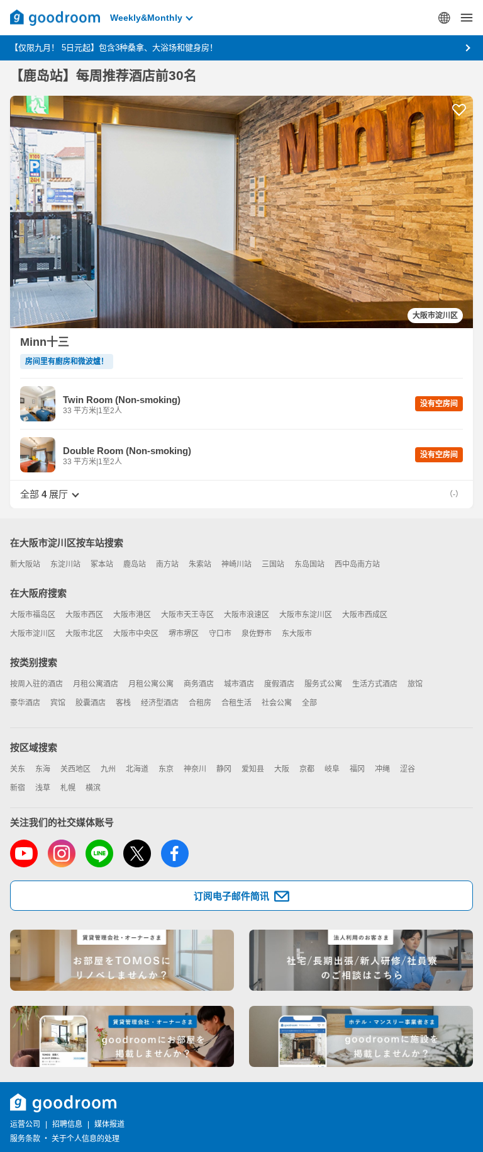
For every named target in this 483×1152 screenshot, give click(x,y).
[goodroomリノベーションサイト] (122, 960)
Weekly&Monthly (146, 18)
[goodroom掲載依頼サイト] (122, 1036)
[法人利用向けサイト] (361, 960)
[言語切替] (444, 17)
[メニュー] (466, 17)
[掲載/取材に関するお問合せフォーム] (361, 1036)
